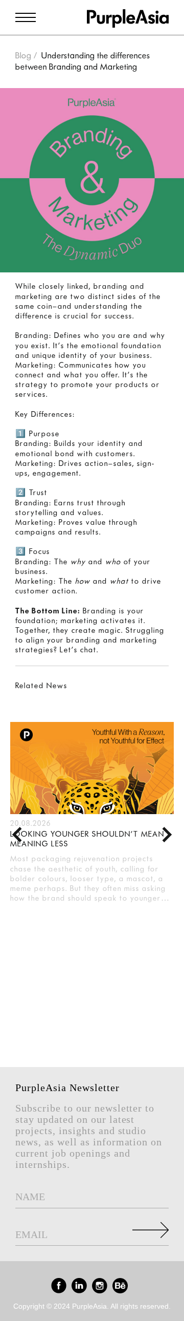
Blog (23, 55)
